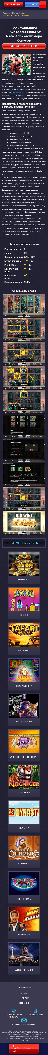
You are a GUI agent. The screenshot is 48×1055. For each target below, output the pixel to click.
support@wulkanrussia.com (24, 1024)
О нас (24, 993)
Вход (34, 4)
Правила (24, 998)
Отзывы (24, 1003)
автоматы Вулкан (20, 92)
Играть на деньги (24, 46)
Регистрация (13, 4)
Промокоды (24, 987)
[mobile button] (42, 4)
